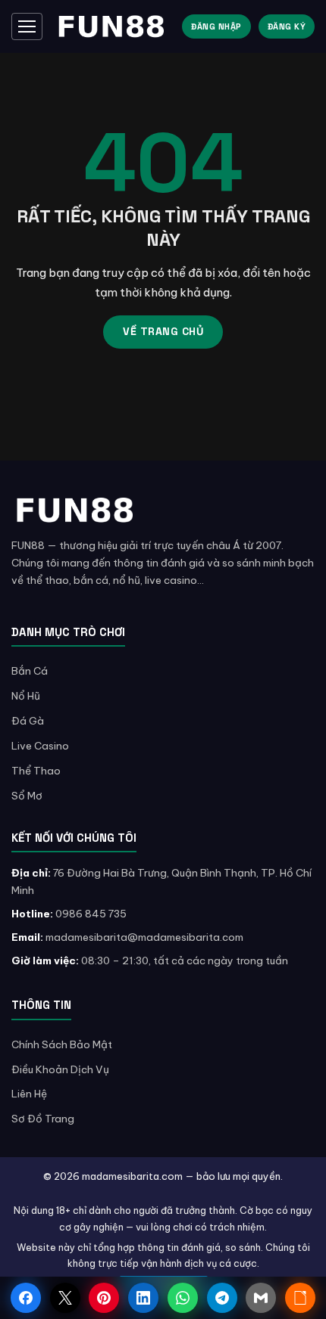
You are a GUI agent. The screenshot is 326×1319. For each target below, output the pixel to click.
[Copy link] (300, 1298)
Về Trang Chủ (163, 331)
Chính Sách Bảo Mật (61, 1044)
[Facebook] (26, 1298)
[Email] (261, 1298)
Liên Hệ (29, 1093)
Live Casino (40, 746)
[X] (65, 1298)
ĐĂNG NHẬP (216, 26)
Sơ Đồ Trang (42, 1118)
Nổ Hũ (25, 696)
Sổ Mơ (26, 795)
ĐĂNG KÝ (287, 26)
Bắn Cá (29, 671)
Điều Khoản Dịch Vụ (60, 1069)
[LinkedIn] (143, 1298)
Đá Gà (27, 721)
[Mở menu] (26, 26)
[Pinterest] (104, 1298)
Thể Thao (36, 770)
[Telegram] (222, 1298)
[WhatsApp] (183, 1298)
